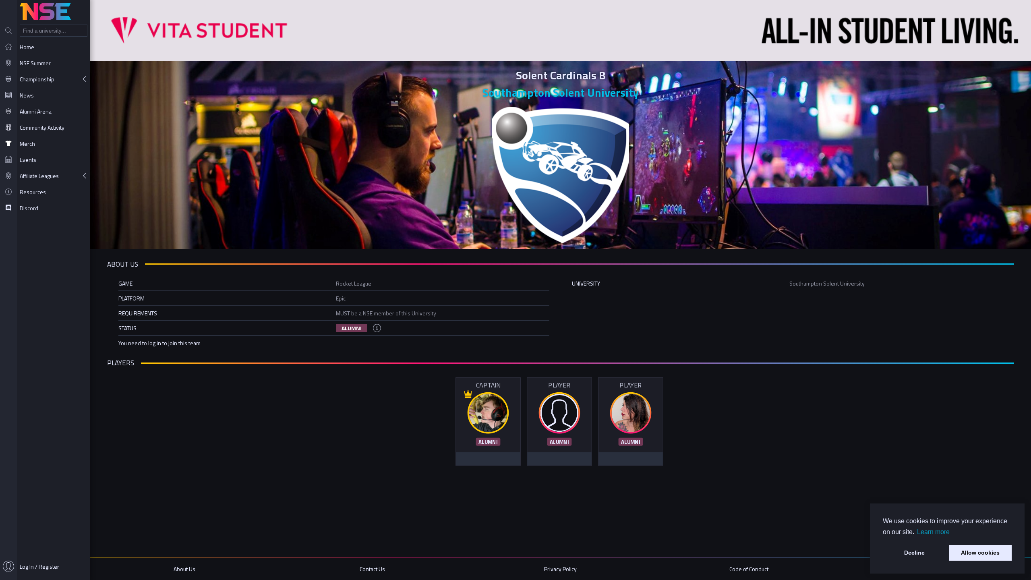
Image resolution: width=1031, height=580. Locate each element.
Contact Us (372, 569)
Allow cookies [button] (980, 552)
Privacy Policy (560, 569)
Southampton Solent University (560, 92)
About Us (184, 569)
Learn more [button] (933, 531)
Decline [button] (914, 552)
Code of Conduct (748, 569)
